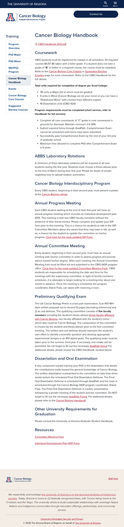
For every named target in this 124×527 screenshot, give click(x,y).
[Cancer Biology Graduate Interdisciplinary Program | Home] (33, 17)
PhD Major (15, 54)
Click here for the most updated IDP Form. (69, 237)
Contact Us (96, 14)
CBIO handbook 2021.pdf (52, 44)
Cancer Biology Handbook (71, 400)
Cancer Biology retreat (54, 194)
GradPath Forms (78, 396)
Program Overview (14, 46)
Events (12, 89)
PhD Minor (15, 61)
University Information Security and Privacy (62, 519)
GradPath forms (98, 346)
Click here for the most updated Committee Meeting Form (75, 268)
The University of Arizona (87, 523)
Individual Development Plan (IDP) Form (57, 443)
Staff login (113, 478)
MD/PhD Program (14, 69)
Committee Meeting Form (49, 437)
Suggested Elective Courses (18, 107)
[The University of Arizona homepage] (27, 4)
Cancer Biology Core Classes (65, 71)
